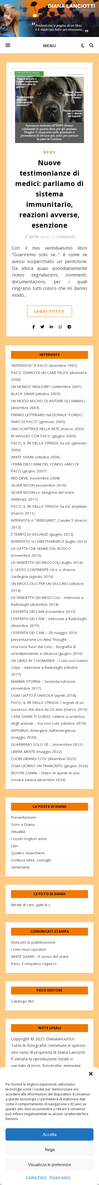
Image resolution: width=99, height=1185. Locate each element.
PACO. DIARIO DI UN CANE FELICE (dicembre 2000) (49, 376)
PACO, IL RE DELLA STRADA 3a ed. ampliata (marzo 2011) (49, 510)
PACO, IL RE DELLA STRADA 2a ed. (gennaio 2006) (49, 446)
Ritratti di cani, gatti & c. (31, 904)
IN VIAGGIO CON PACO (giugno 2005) (43, 435)
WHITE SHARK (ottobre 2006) (35, 457)
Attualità (18, 831)
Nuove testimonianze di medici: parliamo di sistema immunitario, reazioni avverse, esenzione (49, 194)
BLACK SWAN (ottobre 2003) (35, 393)
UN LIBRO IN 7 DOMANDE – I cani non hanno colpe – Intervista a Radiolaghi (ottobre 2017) (49, 667)
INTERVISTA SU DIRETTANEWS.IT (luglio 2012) (49, 541)
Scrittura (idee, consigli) (31, 860)
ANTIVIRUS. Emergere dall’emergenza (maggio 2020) (43, 734)
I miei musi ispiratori (28, 949)
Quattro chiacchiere (28, 852)
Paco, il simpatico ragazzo (34, 963)
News (49, 152)
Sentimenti (20, 867)
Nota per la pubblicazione (33, 942)
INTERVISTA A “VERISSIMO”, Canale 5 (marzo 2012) (49, 524)
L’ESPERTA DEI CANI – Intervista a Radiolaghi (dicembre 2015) (49, 622)
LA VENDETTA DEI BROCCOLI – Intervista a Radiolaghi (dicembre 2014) (47, 601)
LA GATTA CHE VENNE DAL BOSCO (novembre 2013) (41, 552)
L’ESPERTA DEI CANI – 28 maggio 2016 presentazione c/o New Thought (44, 636)
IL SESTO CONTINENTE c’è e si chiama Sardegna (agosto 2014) (43, 573)
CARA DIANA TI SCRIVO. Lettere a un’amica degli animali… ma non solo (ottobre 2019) (48, 720)
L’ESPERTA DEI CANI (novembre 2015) (43, 611)
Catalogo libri (22, 1001)
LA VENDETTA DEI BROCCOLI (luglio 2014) (47, 562)
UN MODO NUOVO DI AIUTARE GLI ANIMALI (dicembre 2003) (48, 404)
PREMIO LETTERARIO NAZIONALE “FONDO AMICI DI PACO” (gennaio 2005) (46, 418)
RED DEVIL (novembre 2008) (35, 478)
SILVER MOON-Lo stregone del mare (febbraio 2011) (42, 496)
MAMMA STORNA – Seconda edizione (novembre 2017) (43, 685)
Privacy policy (60, 1177)
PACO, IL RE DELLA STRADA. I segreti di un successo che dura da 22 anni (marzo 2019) (49, 706)
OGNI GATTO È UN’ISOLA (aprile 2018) (43, 695)
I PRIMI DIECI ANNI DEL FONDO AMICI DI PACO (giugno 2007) (45, 467)
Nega (49, 1149)
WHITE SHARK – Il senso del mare (39, 956)
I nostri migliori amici (29, 838)
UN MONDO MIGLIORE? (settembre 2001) (46, 386)
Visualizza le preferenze (49, 1164)
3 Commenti (63, 236)
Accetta (49, 1134)
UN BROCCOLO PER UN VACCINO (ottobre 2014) (47, 587)
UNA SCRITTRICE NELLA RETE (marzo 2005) (47, 428)
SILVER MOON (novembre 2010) (38, 485)
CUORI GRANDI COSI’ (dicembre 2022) (43, 758)
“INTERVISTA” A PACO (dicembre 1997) (44, 365)
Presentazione (23, 817)
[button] (91, 1074)
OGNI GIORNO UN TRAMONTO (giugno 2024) (49, 765)
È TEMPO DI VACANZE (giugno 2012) (42, 534)
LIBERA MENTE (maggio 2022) (36, 751)
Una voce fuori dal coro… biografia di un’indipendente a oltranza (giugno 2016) (46, 650)
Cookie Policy (36, 1177)
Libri (14, 845)
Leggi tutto (49, 311)
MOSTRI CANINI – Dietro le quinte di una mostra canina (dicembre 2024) (45, 776)
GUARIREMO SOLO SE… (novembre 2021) (47, 744)
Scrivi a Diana (22, 824)
